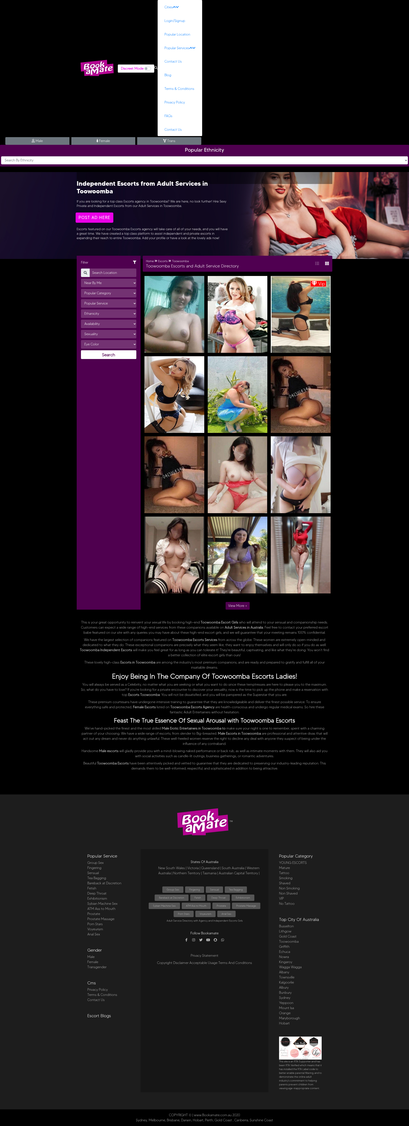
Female (104, 141)
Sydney (284, 998)
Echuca (284, 952)
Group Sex (95, 863)
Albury (284, 987)
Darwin (186, 1120)
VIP (281, 898)
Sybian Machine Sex (102, 904)
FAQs (168, 116)
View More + (237, 606)
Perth (209, 1120)
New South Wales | (172, 868)
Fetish (91, 888)
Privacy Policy (174, 102)
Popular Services (176, 48)
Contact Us (173, 61)
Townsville (286, 977)
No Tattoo (287, 904)
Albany (284, 972)
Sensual (93, 873)
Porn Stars (95, 924)
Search (108, 354)
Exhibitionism (97, 898)
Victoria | (193, 868)
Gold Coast (288, 936)
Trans (170, 141)
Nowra (284, 957)
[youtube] (208, 940)
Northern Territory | (187, 873)
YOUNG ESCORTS (293, 863)
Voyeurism (95, 929)
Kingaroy (285, 962)
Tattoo (284, 873)
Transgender (97, 967)
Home (150, 261)
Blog (167, 75)
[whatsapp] (222, 940)
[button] (156, 67)
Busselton (286, 926)
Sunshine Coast (261, 1120)
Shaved (284, 883)
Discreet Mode (132, 68)
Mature (284, 868)
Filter (84, 262)
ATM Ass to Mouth (101, 909)
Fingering (94, 868)
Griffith (284, 947)
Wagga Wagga (290, 967)
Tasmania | (210, 873)
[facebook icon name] (186, 940)
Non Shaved (288, 893)
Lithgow (285, 931)
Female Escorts (144, 707)
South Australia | (234, 868)
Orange (285, 1013)
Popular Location (177, 34)
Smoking (285, 878)
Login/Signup (174, 21)
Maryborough (289, 1018)
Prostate (93, 914)
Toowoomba (180, 261)
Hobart (284, 1023)
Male (39, 141)
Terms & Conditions (179, 89)
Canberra (241, 1120)
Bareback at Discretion (104, 883)
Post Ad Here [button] (94, 217)
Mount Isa (286, 1008)
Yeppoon (286, 1003)
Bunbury (285, 993)
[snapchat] (215, 940)
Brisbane (173, 1120)
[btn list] (317, 264)
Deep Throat (97, 893)
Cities (168, 7)
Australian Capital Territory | (239, 873)
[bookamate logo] (97, 68)
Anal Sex (93, 934)
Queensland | (211, 868)
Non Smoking (289, 888)
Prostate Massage (100, 919)
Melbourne (157, 1120)
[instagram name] (193, 940)
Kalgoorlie (286, 982)
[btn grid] (327, 264)
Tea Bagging (96, 878)
